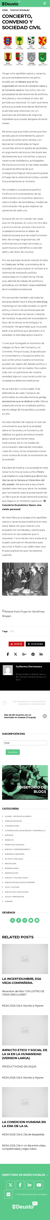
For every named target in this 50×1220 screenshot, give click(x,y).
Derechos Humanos (14, 845)
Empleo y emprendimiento (17, 849)
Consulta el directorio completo (32, 1194)
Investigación (11, 873)
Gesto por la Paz (15, 264)
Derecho (9, 840)
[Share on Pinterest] (33, 654)
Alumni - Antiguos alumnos (18, 816)
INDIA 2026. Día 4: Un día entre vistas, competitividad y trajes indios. (24, 1147)
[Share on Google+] (24, 654)
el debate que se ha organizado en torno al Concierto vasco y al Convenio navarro (24, 86)
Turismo (9, 901)
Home (5, 10)
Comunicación (12, 826)
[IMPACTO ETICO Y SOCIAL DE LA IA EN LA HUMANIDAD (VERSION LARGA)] (25, 1030)
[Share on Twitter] (15, 654)
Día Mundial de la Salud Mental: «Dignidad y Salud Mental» (29, 702)
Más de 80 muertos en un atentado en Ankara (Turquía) (20, 716)
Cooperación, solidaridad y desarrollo (25, 830)
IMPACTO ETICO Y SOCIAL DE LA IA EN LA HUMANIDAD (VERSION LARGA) (24, 1054)
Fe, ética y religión (14, 859)
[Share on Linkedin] (41, 654)
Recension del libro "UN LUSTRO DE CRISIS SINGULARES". (23, 993)
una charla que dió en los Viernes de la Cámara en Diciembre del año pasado (24, 480)
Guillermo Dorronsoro (29, 666)
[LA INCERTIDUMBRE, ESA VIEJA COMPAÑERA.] (25, 959)
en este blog (40, 301)
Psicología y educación (16, 892)
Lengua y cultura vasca (16, 878)
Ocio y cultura (12, 887)
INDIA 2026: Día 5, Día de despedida (23, 1134)
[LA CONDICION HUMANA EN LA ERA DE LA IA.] (25, 1102)
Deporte (9, 835)
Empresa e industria (14, 854)
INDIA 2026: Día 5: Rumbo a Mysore (22, 1005)
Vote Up (18, 644)
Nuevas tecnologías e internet (20, 882)
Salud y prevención (14, 897)
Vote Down (37, 644)
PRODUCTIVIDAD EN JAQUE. (19, 1066)
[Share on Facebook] (7, 654)
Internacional (12, 868)
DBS (12, 631)
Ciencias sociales (13, 821)
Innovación (10, 864)
